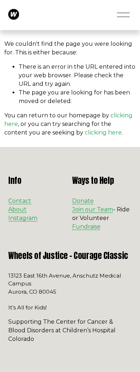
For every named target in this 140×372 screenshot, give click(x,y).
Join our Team (92, 209)
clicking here (103, 132)
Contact (19, 200)
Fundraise (86, 226)
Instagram (22, 218)
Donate (83, 200)
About (17, 209)
